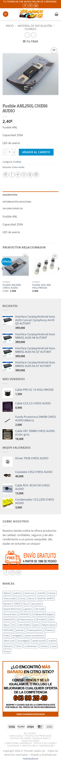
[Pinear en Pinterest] (30, 174)
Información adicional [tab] (17, 201)
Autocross (29, 593)
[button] (5, 14)
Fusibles (30, 29)
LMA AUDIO (24, 624)
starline (52, 640)
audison (17, 593)
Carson (52, 593)
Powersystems (34, 630)
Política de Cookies (45, 743)
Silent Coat (9, 640)
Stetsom (8, 646)
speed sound (38, 640)
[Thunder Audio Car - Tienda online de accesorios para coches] (31, 14)
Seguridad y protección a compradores (31, 745)
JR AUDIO (41, 619)
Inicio (10, 26)
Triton (18, 646)
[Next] (58, 275)
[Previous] (3, 275)
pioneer (20, 630)
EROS (18, 603)
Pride (6, 635)
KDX (51, 619)
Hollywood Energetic (43, 614)
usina (54, 646)
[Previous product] (33, 35)
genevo (28, 608)
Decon (31, 598)
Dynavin (8, 603)
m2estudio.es (30, 758)
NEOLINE (8, 630)
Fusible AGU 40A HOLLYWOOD (41, 286)
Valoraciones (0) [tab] (13, 208)
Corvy (22, 598)
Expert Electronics (13, 608)
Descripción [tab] (10, 194)
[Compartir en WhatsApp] (5, 174)
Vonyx (7, 651)
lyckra (36, 624)
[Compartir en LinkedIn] (36, 174)
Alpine (7, 593)
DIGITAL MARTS (46, 598)
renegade (17, 635)
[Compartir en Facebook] (12, 174)
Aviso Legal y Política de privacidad (30, 735)
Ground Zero (10, 614)
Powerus (49, 630)
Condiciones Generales (18, 743)
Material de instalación (35, 26)
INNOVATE (9, 619)
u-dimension (31, 646)
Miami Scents (49, 624)
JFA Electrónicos (25, 619)
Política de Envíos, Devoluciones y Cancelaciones (30, 739)
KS (13, 624)
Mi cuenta (30, 733)
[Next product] (27, 35)
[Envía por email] (24, 174)
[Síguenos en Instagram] (30, 5)
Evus (26, 603)
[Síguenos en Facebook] (25, 5)
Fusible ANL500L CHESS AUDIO (12, 286)
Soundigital (23, 640)
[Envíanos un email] (35, 5)
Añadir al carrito (36, 152)
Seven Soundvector (34, 635)
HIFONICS (25, 614)
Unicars (44, 646)
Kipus (6, 624)
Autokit (41, 593)
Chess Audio (18, 167)
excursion (37, 603)
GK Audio (40, 608)
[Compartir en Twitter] (18, 174)
